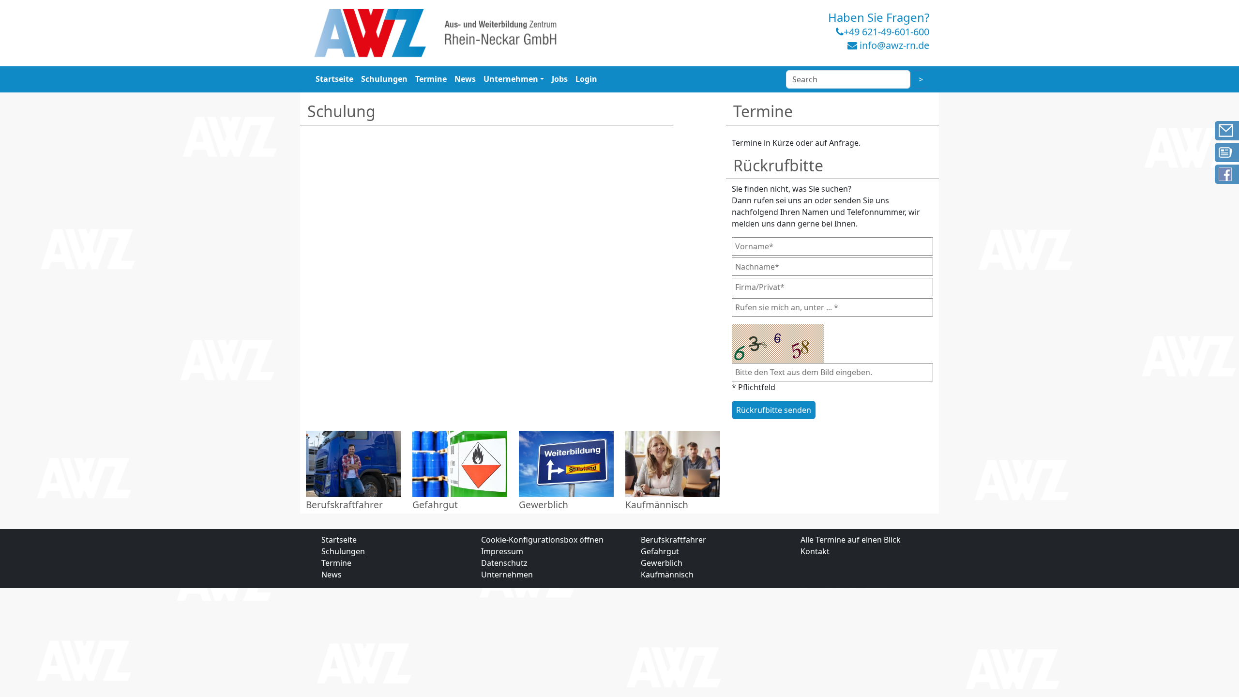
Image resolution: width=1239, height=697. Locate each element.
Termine (431, 79)
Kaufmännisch (667, 574)
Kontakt (815, 551)
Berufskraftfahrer (673, 539)
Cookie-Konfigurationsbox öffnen (542, 539)
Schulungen (384, 79)
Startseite (334, 79)
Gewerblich (661, 563)
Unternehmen (511, 79)
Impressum (502, 551)
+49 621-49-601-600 (886, 31)
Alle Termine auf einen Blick (851, 539)
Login (586, 79)
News (465, 79)
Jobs (560, 79)
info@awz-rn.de (894, 45)
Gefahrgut (660, 551)
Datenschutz (504, 563)
